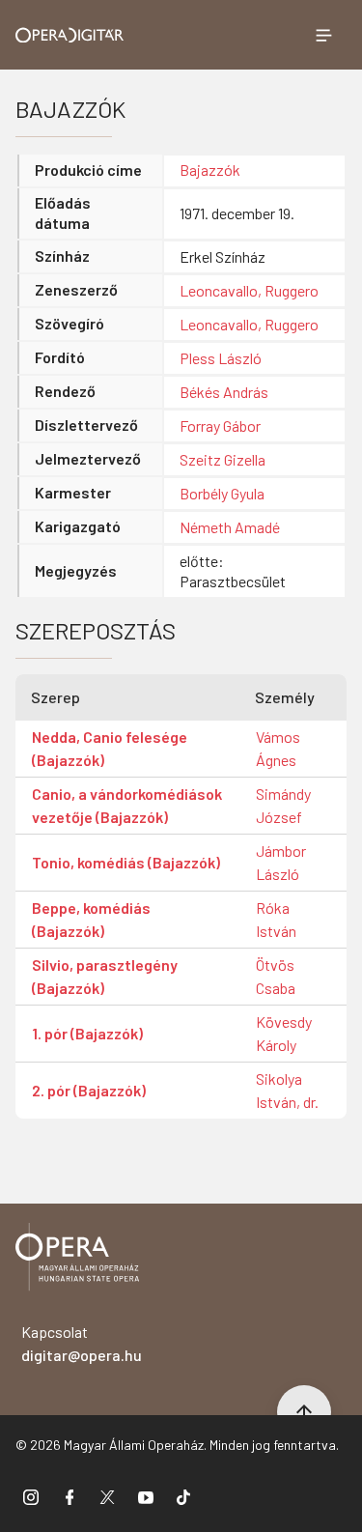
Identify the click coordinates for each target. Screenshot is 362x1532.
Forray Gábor (220, 425)
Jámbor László (281, 862)
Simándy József (283, 805)
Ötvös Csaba (275, 976)
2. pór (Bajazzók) (89, 1090)
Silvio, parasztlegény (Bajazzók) (105, 976)
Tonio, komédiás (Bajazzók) (126, 862)
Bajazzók (210, 169)
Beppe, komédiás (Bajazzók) (91, 919)
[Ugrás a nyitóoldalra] (70, 35)
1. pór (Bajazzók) (87, 1033)
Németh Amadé (230, 527)
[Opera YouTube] (145, 1496)
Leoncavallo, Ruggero (249, 290)
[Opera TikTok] (183, 1496)
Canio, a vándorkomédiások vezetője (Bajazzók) (127, 805)
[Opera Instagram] (30, 1496)
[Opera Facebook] (69, 1496)
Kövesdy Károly (284, 1033)
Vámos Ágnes (278, 748)
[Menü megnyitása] (323, 35)
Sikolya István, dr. (287, 1090)
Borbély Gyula (222, 493)
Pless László (221, 358)
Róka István (276, 919)
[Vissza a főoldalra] (77, 1260)
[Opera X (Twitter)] (107, 1496)
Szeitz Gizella (222, 459)
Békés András (224, 392)
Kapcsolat (81, 1343)
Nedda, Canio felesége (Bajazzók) (109, 748)
